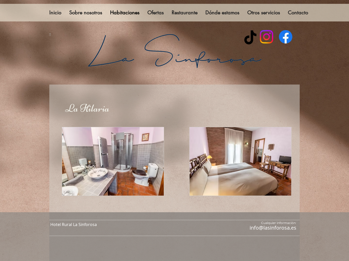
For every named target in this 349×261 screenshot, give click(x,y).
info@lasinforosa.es (273, 227)
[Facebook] (286, 37)
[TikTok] (250, 37)
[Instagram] (266, 37)
